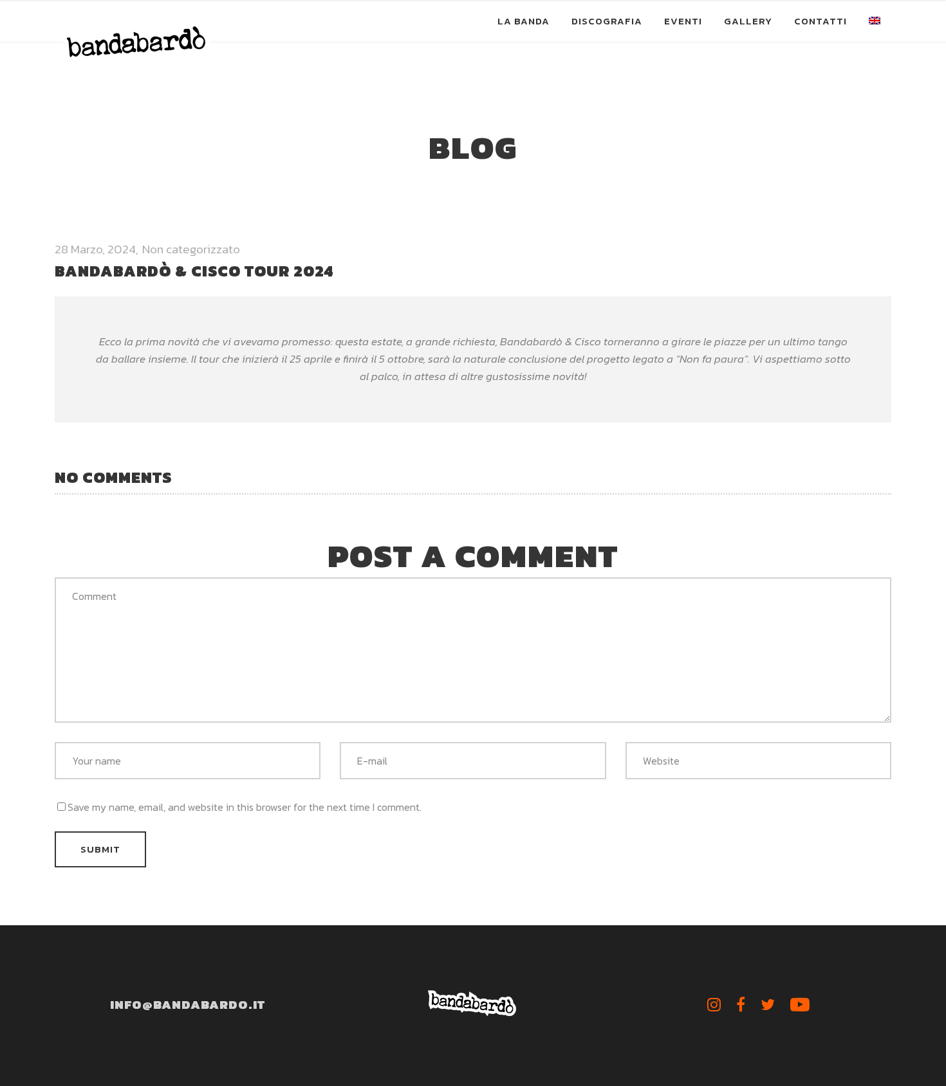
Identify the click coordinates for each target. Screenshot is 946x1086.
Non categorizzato (191, 249)
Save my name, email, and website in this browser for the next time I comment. (245, 807)
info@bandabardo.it (187, 1004)
